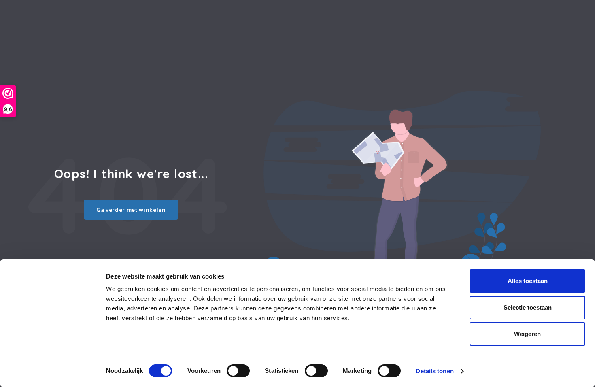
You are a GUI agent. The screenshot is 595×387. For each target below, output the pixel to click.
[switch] (238, 370)
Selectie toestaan (528, 307)
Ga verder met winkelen (131, 209)
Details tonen (434, 371)
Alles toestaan (528, 280)
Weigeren (527, 333)
